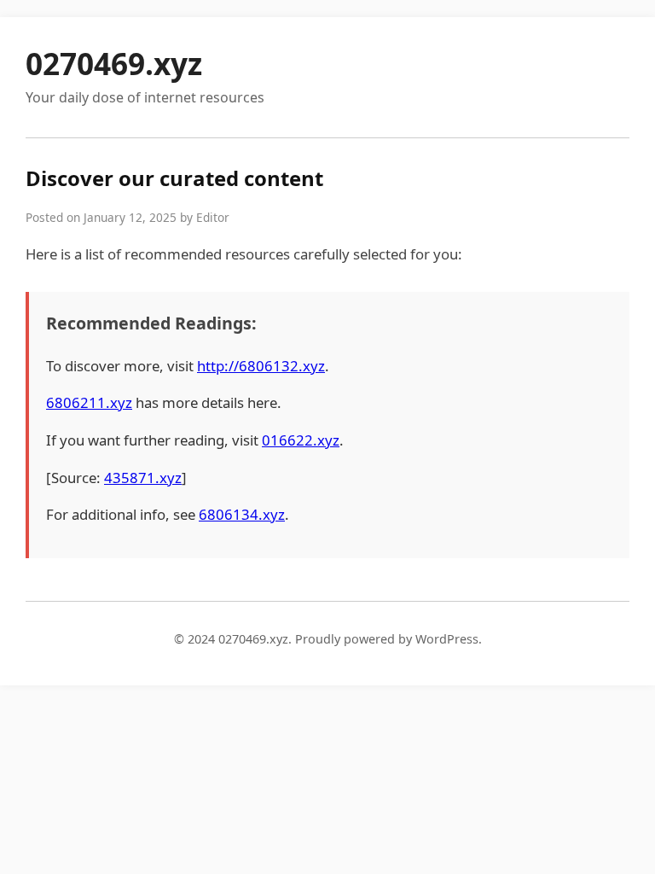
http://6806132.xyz (261, 366)
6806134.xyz (242, 514)
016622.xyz (300, 440)
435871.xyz (143, 477)
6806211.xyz (89, 402)
